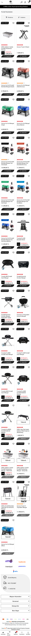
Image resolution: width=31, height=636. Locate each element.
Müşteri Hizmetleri (15, 596)
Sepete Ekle (8, 56)
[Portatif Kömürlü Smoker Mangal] (23, 262)
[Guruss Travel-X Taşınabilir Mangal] (23, 492)
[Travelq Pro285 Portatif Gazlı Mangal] (23, 339)
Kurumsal (15, 601)
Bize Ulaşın (15, 610)
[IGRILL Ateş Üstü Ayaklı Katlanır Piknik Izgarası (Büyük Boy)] (23, 415)
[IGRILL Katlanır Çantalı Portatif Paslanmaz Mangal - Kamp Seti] (23, 454)
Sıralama (22, 17)
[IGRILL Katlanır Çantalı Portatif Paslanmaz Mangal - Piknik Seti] (7, 454)
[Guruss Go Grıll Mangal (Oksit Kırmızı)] (23, 71)
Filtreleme (10, 17)
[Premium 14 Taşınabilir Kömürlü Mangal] (23, 301)
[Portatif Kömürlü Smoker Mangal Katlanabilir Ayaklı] (7, 301)
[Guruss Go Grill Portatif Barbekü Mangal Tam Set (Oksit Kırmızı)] (23, 148)
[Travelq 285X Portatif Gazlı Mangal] (7, 377)
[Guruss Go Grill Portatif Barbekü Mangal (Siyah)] (7, 71)
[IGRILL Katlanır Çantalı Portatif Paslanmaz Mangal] (7, 33)
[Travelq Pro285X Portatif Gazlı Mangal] (7, 339)
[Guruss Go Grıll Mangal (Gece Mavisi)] (23, 109)
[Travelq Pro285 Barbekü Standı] (23, 224)
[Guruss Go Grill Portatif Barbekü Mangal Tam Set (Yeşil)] (7, 186)
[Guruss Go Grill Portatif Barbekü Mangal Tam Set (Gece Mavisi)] (7, 224)
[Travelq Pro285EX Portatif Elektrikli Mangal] (7, 415)
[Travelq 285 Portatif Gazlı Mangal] (7, 262)
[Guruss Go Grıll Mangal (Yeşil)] (7, 109)
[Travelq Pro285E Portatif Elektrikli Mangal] (23, 377)
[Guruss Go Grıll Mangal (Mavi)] (7, 530)
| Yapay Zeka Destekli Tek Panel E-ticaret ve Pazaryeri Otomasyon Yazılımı (16, 629)
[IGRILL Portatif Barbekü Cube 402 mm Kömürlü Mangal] (7, 492)
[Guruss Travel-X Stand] (23, 33)
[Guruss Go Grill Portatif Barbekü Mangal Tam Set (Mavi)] (23, 186)
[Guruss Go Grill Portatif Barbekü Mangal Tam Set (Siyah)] (7, 148)
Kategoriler (15, 606)
